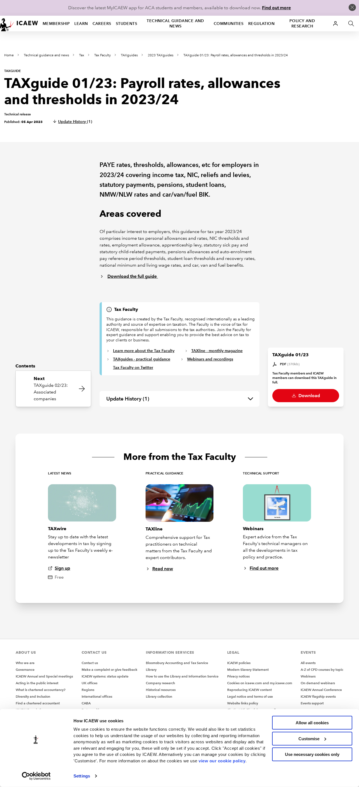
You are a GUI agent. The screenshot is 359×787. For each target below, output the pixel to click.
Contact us (90, 663)
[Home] (19, 23)
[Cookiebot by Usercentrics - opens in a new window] (36, 776)
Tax (81, 55)
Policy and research (302, 23)
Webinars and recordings (210, 359)
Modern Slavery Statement (248, 669)
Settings (81, 776)
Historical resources (161, 690)
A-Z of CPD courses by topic (322, 669)
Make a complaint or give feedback (109, 669)
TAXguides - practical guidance (141, 359)
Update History (75, 121)
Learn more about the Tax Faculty (143, 350)
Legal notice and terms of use (250, 696)
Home (9, 55)
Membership (56, 23)
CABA (86, 703)
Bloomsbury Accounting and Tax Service (177, 663)
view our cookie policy (222, 760)
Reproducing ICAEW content (249, 690)
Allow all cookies (312, 722)
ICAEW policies (238, 663)
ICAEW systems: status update (105, 676)
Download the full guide (132, 276)
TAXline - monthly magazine (217, 350)
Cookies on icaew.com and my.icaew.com (259, 683)
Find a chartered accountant (38, 703)
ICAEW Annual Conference (321, 690)
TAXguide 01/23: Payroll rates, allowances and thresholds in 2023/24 (235, 55)
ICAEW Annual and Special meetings (44, 676)
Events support (312, 703)
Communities (229, 23)
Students (126, 23)
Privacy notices (238, 676)
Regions (88, 690)
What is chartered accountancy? (40, 690)
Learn (81, 23)
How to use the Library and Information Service (182, 676)
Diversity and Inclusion (33, 696)
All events (308, 663)
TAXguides (129, 55)
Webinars (308, 676)
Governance (25, 669)
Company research (160, 683)
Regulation (261, 23)
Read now (162, 568)
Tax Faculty (102, 55)
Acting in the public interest (37, 683)
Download (308, 395)
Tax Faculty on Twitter (133, 367)
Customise (308, 738)
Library (151, 669)
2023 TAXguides (160, 55)
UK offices (89, 683)
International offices (97, 696)
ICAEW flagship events (318, 696)
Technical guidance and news (175, 23)
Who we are (25, 663)
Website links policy (242, 703)
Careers (102, 23)
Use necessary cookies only (312, 754)
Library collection (159, 696)
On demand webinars (318, 683)
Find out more (276, 7)
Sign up (62, 568)
